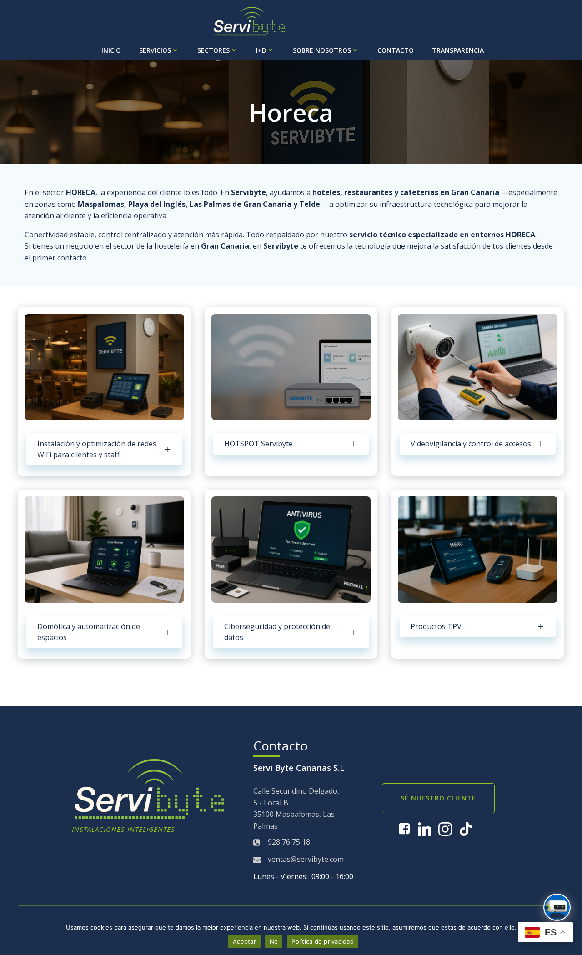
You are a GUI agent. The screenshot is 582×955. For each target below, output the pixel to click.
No (274, 941)
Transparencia (458, 50)
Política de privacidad (322, 941)
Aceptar (244, 941)
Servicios (155, 50)
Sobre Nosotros (322, 50)
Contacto (395, 50)
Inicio (111, 50)
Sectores (213, 50)
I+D (261, 50)
